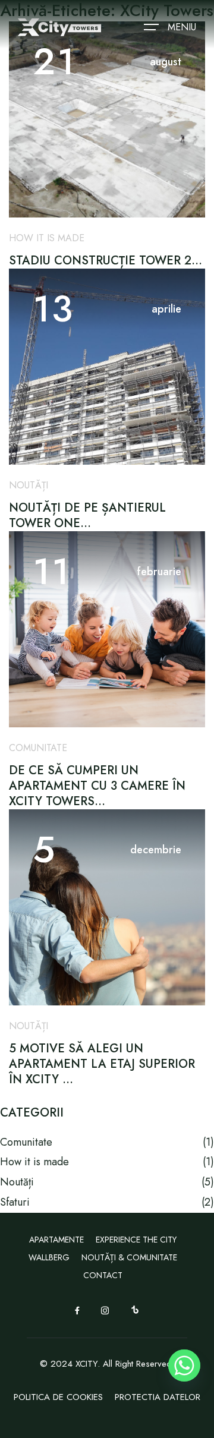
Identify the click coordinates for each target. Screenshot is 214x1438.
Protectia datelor (157, 1397)
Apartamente (56, 1239)
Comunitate (38, 748)
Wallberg (49, 1257)
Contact (102, 1275)
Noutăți (28, 485)
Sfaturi (15, 1202)
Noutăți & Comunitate (129, 1257)
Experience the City (136, 1239)
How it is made (46, 238)
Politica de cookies (58, 1397)
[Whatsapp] (184, 1365)
